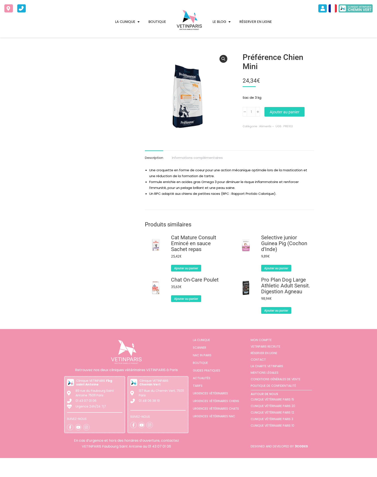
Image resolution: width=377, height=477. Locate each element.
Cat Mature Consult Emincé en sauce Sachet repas (193, 243)
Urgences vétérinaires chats (216, 408)
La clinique (125, 21)
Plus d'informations (47, 473)
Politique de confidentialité (273, 386)
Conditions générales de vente (275, 379)
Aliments (265, 126)
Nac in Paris (202, 355)
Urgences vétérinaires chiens (216, 401)
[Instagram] (86, 427)
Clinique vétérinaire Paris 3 (272, 419)
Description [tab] (154, 157)
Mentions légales (264, 372)
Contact (258, 359)
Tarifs (197, 386)
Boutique (157, 21)
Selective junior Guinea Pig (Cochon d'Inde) (284, 243)
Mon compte (261, 340)
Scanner (199, 347)
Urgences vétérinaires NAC (214, 416)
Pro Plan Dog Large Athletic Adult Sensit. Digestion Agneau (285, 286)
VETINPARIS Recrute (265, 346)
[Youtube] (78, 427)
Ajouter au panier (284, 112)
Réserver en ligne (255, 21)
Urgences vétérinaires (210, 393)
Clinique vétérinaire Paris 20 (273, 406)
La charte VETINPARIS (267, 366)
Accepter (347, 469)
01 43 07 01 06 (159, 446)
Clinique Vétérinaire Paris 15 (272, 399)
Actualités (201, 378)
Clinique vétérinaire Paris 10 (272, 425)
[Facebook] (70, 427)
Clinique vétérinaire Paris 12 (272, 412)
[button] (223, 59)
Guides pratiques (206, 370)
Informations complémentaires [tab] (197, 157)
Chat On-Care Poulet (195, 280)
